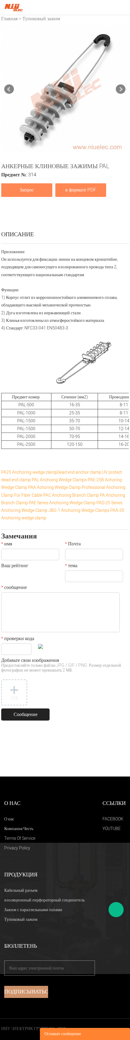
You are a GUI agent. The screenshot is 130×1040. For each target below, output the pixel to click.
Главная (9, 18)
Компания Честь (18, 829)
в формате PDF (80, 190)
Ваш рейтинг (14, 566)
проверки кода (17, 639)
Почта (73, 544)
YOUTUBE (111, 829)
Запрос (27, 190)
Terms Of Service (19, 838)
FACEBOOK (112, 819)
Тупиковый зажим (41, 18)
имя (6, 544)
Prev (9, 89)
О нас (9, 819)
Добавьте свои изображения (61, 665)
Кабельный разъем (20, 890)
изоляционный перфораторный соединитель (44, 900)
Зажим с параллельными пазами (33, 910)
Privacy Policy (17, 848)
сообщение (14, 588)
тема (71, 566)
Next (120, 89)
